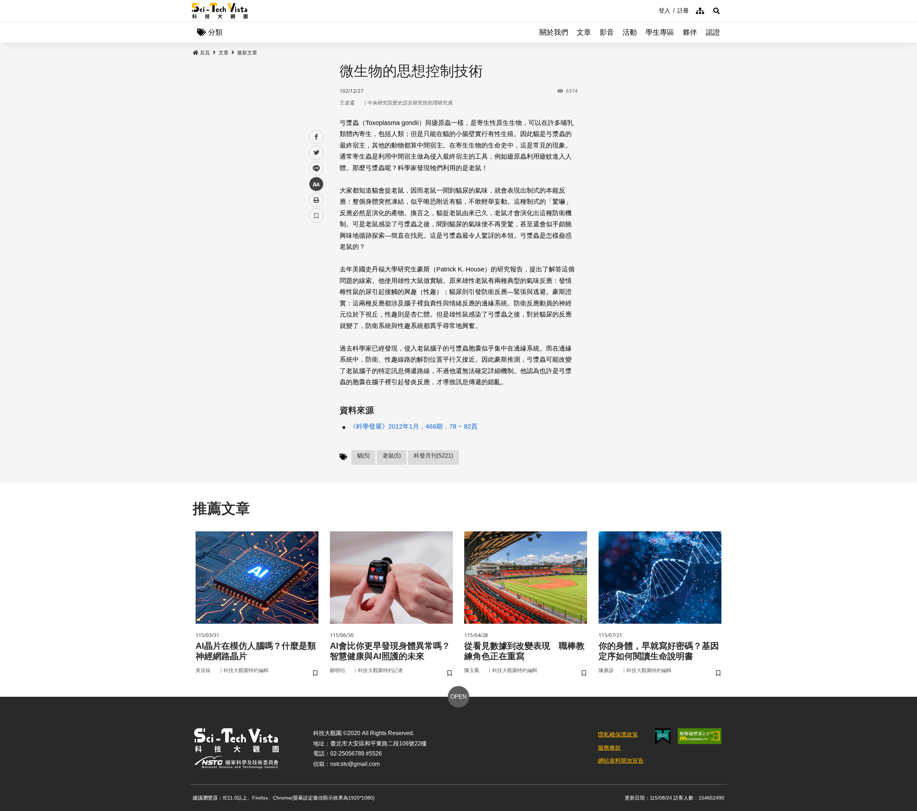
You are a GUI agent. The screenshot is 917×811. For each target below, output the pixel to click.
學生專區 (659, 32)
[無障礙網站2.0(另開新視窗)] (699, 736)
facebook (316, 137)
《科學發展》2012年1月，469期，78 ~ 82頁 (413, 426)
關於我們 (553, 32)
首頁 (205, 52)
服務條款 (609, 748)
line (314, 168)
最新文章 (247, 52)
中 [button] (316, 184)
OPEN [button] (458, 697)
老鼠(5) (392, 456)
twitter (316, 153)
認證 (713, 32)
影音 (607, 32)
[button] (716, 10)
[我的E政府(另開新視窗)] (663, 736)
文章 (584, 32)
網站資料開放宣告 (621, 761)
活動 (630, 32)
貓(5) (363, 456)
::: (654, 10)
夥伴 (690, 32)
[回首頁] (220, 10)
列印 (316, 200)
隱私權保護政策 (618, 735)
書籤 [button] (316, 215)
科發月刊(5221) (433, 456)
